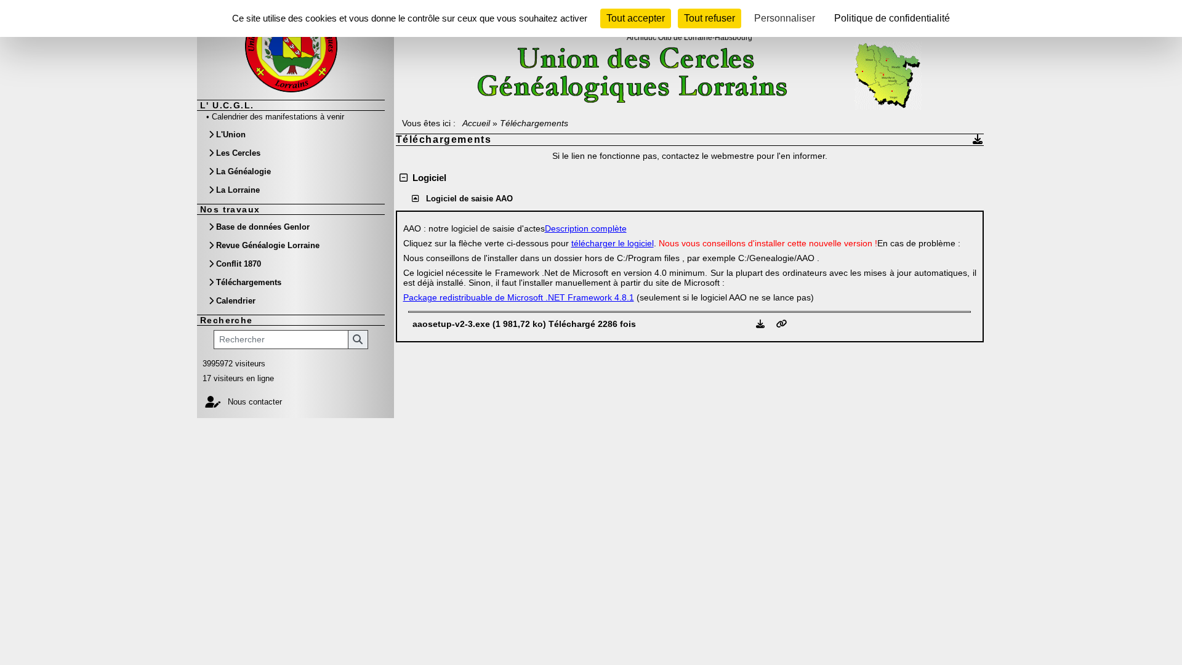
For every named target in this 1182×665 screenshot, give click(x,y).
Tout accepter (635, 18)
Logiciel (427, 177)
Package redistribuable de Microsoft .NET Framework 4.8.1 (518, 297)
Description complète (586, 228)
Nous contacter (253, 401)
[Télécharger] (761, 324)
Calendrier (235, 300)
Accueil (476, 123)
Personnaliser (784, 18)
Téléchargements (248, 282)
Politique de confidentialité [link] (892, 18)
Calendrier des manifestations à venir (278, 116)
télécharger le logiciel (612, 243)
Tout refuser (709, 18)
